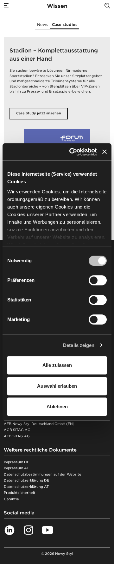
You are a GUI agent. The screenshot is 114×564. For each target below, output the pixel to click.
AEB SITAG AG (17, 436)
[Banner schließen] (104, 152)
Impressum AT (16, 468)
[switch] (98, 280)
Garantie (11, 499)
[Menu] (6, 6)
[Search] (107, 5)
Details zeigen (78, 345)
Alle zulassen (57, 365)
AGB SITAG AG (17, 430)
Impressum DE (16, 462)
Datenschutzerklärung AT (26, 487)
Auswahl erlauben (57, 386)
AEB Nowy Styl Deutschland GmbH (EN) (39, 424)
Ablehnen (57, 406)
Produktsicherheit (19, 493)
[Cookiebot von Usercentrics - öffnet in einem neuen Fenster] (72, 152)
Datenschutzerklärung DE (26, 480)
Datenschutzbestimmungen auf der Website (42, 474)
